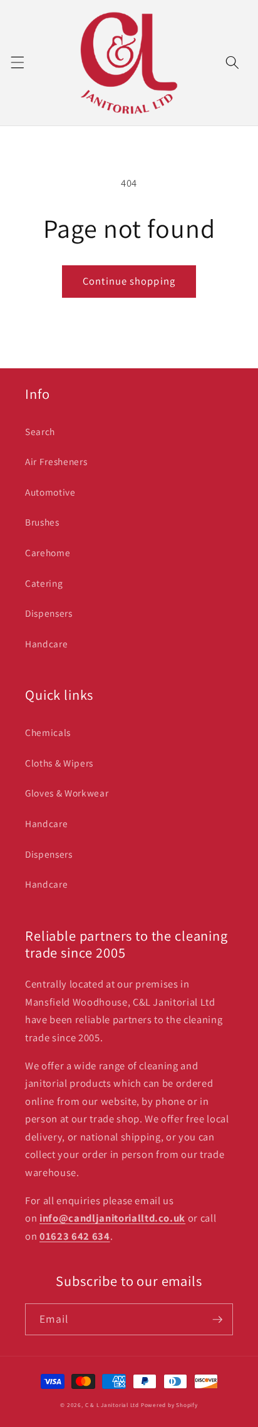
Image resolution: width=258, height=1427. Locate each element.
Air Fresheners (56, 461)
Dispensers (49, 613)
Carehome (47, 552)
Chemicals (48, 732)
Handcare (46, 643)
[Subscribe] (217, 1319)
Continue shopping (129, 281)
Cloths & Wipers (59, 763)
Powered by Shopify (169, 1405)
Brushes (42, 522)
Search (40, 431)
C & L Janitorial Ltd (112, 1405)
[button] (17, 62)
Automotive (50, 492)
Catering (44, 583)
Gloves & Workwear (66, 793)
